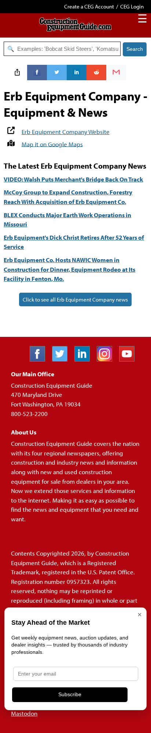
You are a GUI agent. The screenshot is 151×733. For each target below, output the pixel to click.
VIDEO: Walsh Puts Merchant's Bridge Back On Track (73, 179)
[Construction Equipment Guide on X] (62, 359)
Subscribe (69, 694)
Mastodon (24, 713)
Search (134, 49)
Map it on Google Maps (52, 144)
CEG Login (132, 6)
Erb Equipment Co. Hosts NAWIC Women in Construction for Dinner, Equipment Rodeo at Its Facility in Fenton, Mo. (69, 269)
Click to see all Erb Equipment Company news (75, 299)
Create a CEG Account (89, 6)
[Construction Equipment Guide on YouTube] (129, 359)
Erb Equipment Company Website (66, 131)
